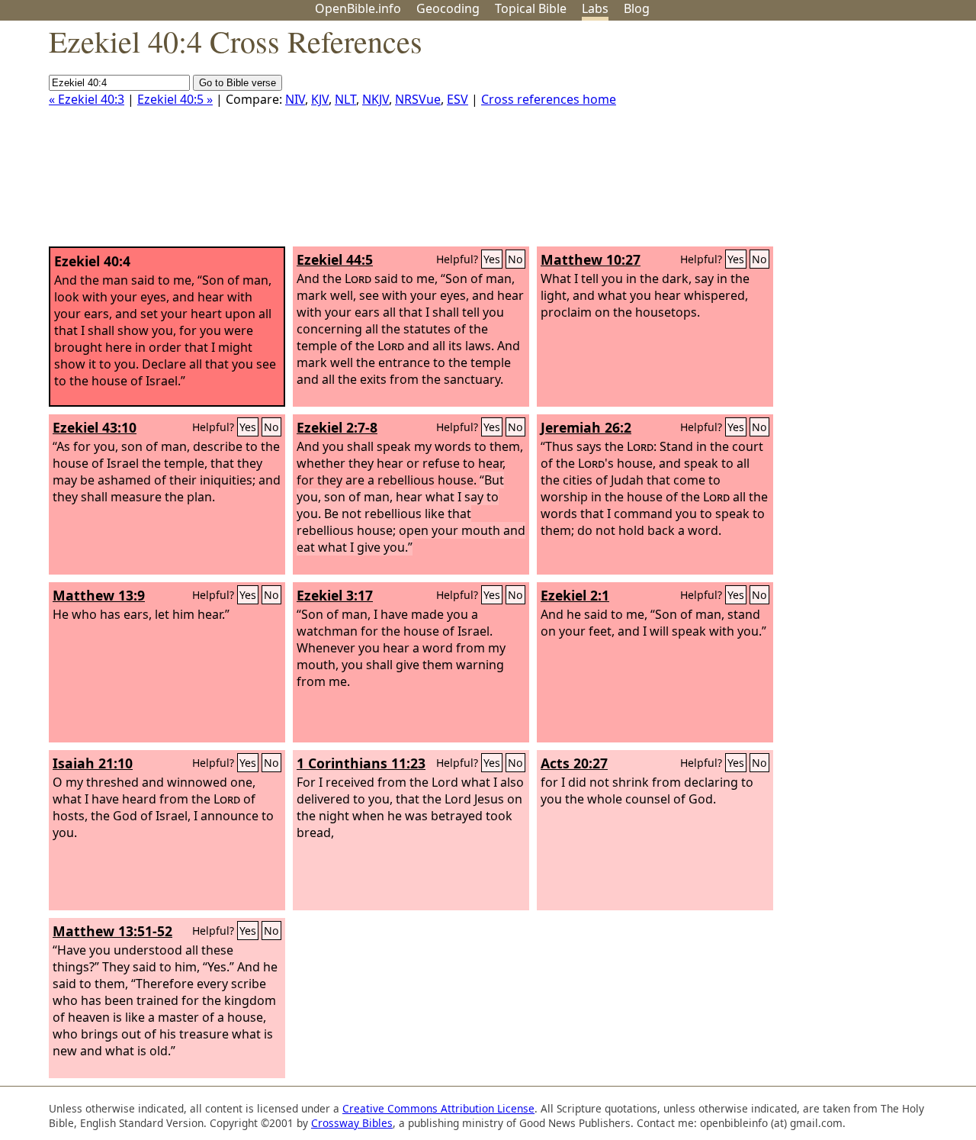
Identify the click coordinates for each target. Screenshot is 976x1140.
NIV (295, 99)
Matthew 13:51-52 (112, 931)
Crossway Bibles (352, 1123)
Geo (448, 8)
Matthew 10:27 (590, 259)
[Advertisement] (822, 139)
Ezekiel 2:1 (575, 595)
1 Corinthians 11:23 (361, 763)
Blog (637, 8)
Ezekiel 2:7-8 (337, 427)
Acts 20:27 (574, 763)
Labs (595, 8)
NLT (345, 99)
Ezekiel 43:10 (94, 427)
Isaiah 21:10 (93, 763)
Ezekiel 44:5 (335, 259)
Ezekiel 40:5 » (175, 99)
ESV (457, 99)
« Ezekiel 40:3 (86, 99)
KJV (320, 99)
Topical (531, 8)
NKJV (375, 99)
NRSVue (418, 99)
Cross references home (548, 99)
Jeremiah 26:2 (586, 427)
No (515, 259)
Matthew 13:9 (99, 595)
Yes (491, 259)
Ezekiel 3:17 (335, 595)
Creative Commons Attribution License (438, 1108)
